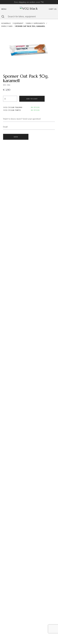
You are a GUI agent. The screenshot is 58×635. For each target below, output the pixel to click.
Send (16, 137)
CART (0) (53, 9)
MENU (3, 9)
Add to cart (32, 99)
